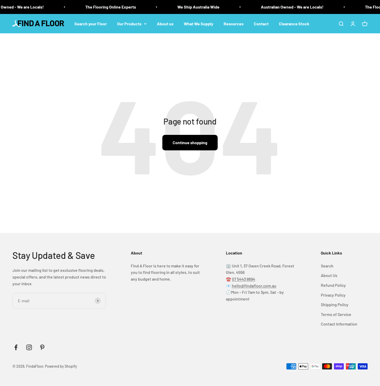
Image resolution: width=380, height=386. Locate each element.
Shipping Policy (334, 304)
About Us (329, 275)
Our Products (129, 23)
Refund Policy (333, 285)
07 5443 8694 (243, 278)
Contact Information (339, 323)
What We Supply (198, 23)
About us (165, 23)
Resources (234, 23)
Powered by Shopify (61, 366)
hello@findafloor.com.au (254, 285)
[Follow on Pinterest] (42, 347)
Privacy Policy (333, 294)
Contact (261, 23)
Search (327, 265)
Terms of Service (336, 314)
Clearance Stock (294, 23)
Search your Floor (90, 23)
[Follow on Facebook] (15, 347)
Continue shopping (190, 142)
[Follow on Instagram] (29, 347)
